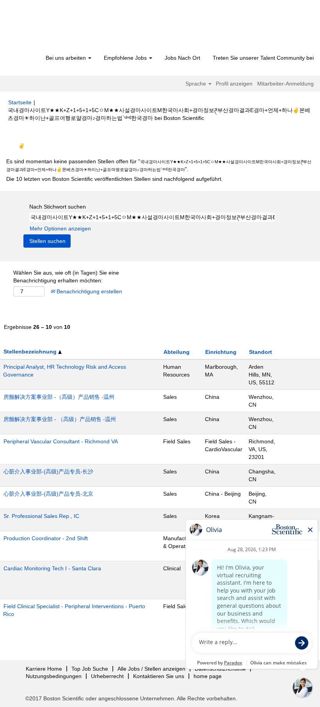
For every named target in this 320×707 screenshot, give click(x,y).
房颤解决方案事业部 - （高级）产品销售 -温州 (60, 419)
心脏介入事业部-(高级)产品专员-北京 (48, 494)
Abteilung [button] (177, 352)
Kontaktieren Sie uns (158, 676)
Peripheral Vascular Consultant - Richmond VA (61, 441)
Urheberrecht (107, 676)
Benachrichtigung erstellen (88, 291)
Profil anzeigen (234, 83)
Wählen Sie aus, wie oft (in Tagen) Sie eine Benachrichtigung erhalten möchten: (66, 277)
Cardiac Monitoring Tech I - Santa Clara (52, 568)
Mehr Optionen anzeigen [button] (60, 228)
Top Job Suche (89, 669)
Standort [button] (260, 352)
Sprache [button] (196, 83)
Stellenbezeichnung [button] (31, 351)
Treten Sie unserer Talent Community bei (263, 58)
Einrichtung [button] (220, 352)
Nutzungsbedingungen (54, 676)
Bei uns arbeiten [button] (66, 58)
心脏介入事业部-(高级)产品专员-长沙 (48, 471)
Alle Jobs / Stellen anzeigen (151, 669)
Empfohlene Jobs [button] (126, 58)
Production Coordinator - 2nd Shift (46, 538)
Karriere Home (44, 669)
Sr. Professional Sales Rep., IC (41, 516)
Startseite (20, 102)
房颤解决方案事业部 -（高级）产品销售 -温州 (59, 397)
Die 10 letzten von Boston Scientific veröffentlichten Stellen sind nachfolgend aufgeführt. (114, 179)
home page (208, 676)
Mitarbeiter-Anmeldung (285, 83)
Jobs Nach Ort (182, 58)
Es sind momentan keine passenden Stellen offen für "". (158, 165)
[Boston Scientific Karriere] (53, 28)
